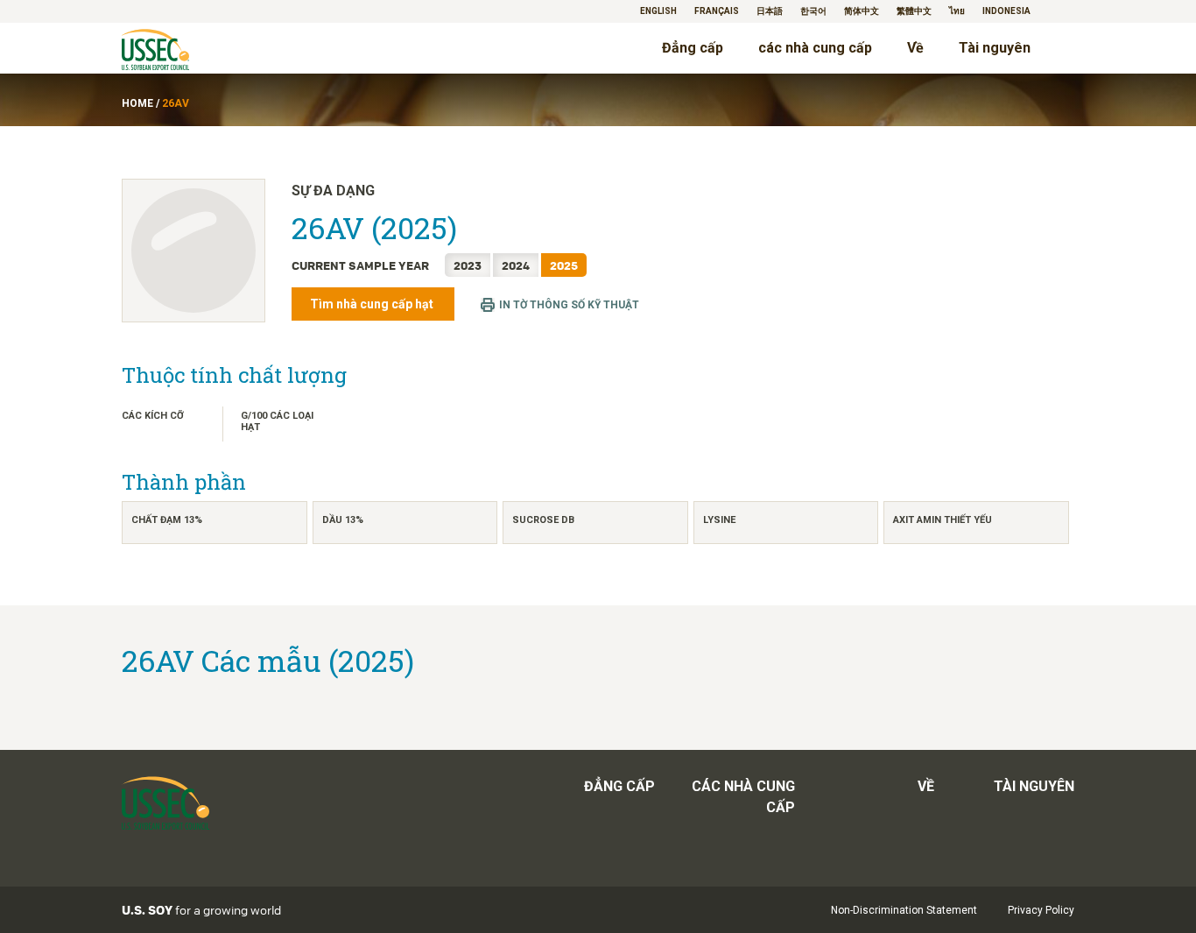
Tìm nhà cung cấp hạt (373, 304)
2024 (516, 265)
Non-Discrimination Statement (904, 910)
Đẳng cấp (692, 47)
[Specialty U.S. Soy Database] (180, 51)
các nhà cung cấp (815, 47)
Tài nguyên (995, 47)
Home (137, 103)
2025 (564, 265)
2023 (468, 265)
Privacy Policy (1041, 910)
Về (915, 47)
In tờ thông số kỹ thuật (569, 305)
